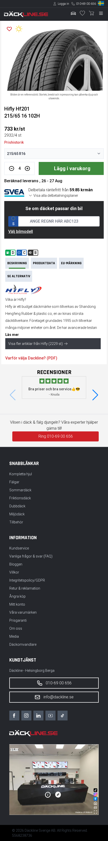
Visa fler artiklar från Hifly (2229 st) (35, 344)
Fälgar (14, 482)
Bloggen (15, 564)
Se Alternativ (18, 276)
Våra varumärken (23, 612)
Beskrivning (17, 263)
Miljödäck (17, 514)
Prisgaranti (18, 620)
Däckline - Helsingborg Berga (32, 671)
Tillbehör (16, 522)
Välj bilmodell (20, 231)
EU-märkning (71, 263)
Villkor (14, 572)
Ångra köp (17, 596)
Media (14, 636)
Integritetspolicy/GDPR (27, 580)
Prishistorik (14, 142)
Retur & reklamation (24, 588)
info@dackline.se (58, 697)
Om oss (15, 628)
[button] (95, 395)
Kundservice (19, 548)
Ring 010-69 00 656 (55, 436)
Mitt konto (17, 604)
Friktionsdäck (20, 498)
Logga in (63, 4)
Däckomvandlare (22, 644)
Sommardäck (20, 490)
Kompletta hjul (20, 474)
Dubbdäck (17, 506)
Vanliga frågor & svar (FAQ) (30, 556)
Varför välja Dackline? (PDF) (31, 358)
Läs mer (12, 335)
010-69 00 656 (86, 4)
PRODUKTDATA (44, 263)
